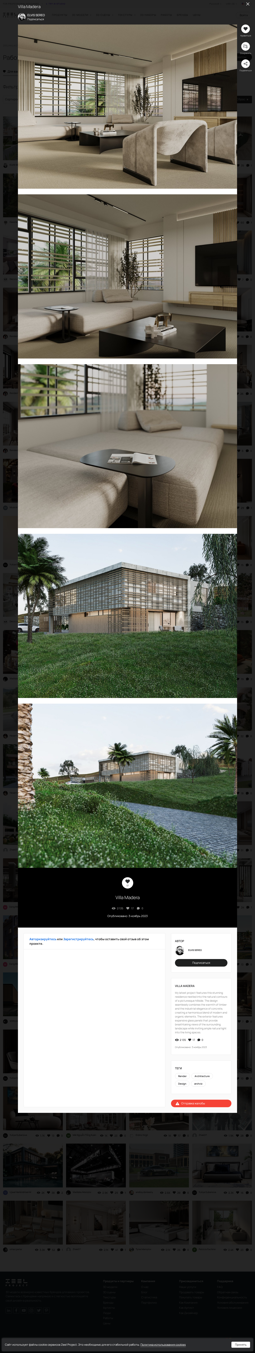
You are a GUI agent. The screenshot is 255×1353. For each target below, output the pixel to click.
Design (182, 1083)
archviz (198, 1083)
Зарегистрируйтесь (78, 939)
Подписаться (35, 19)
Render (182, 1076)
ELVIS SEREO (36, 15)
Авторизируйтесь (42, 939)
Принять (241, 1345)
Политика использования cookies (163, 1345)
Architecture (202, 1076)
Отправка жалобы (193, 1103)
